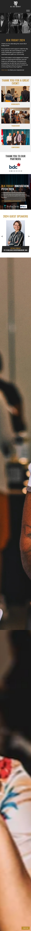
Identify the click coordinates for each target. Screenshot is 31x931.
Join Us (25, 928)
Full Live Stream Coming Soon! (11, 200)
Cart (23, 10)
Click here (4, 70)
